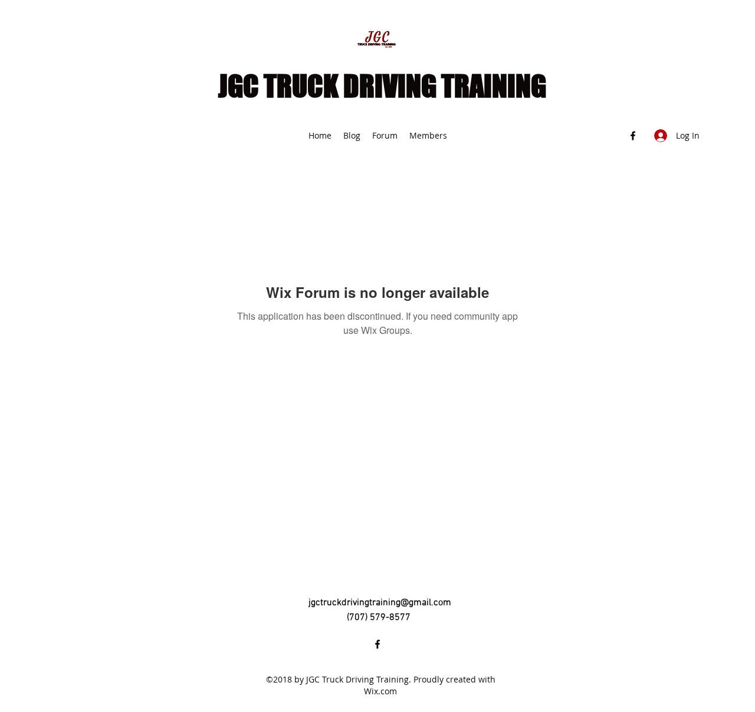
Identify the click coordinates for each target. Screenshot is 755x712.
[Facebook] (633, 136)
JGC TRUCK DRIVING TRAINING (382, 86)
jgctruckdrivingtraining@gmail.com (379, 603)
